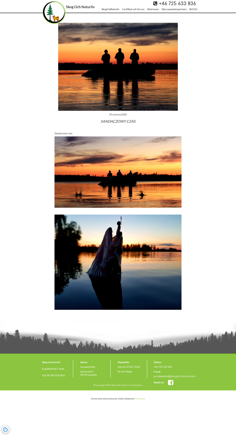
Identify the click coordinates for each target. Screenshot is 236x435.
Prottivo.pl (140, 399)
